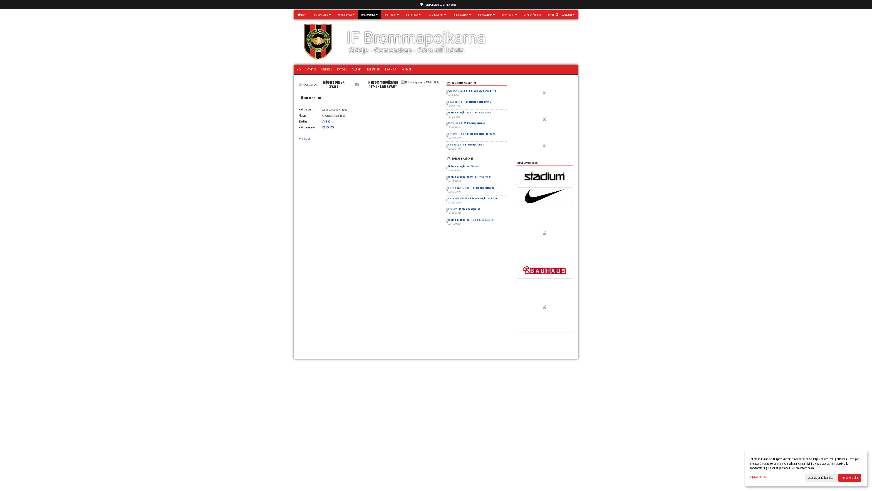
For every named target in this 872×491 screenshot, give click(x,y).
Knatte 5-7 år (345, 15)
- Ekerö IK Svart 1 (469, 177)
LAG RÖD (326, 121)
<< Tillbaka (304, 139)
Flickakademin (435, 15)
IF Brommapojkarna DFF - (471, 188)
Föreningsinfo (320, 15)
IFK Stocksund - (466, 123)
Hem (303, 15)
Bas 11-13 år (390, 15)
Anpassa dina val (758, 477)
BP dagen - (464, 209)
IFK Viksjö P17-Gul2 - (471, 134)
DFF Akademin (485, 15)
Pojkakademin (460, 15)
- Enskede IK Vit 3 (470, 113)
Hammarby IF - (466, 145)
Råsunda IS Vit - (469, 102)
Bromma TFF (508, 15)
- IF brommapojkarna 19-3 (471, 220)
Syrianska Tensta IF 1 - (472, 91)
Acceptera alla (850, 477)
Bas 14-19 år (412, 15)
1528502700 (328, 127)
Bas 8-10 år (368, 15)
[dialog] (806, 468)
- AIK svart (463, 166)
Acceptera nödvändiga (820, 477)
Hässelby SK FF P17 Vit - (472, 198)
